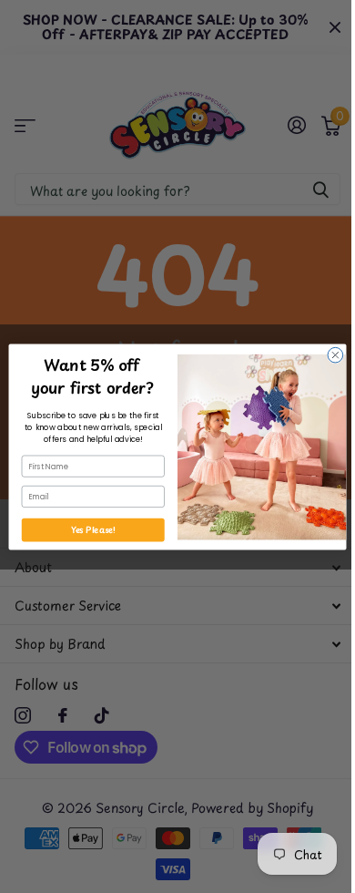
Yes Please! (93, 529)
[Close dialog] (335, 355)
